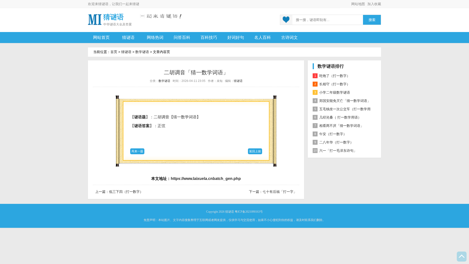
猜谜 (135, 4)
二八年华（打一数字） (334, 142)
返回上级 (255, 151)
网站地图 (358, 4)
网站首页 (101, 37)
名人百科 (262, 37)
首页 (113, 52)
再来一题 (137, 151)
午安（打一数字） (330, 134)
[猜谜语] (94, 19)
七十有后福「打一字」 (280, 192)
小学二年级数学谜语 (332, 92)
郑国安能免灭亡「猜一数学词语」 (342, 101)
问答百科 (182, 37)
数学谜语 (142, 52)
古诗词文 (289, 37)
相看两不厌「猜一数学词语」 (339, 126)
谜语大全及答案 (121, 24)
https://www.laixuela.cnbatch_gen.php (206, 178)
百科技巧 (209, 37)
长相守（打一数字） (332, 84)
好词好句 (235, 37)
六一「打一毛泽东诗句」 (335, 151)
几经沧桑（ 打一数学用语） (338, 117)
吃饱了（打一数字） (332, 76)
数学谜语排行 (331, 66)
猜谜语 (103, 4)
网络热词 (155, 37)
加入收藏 (374, 4)
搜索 (372, 20)
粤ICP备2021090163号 (249, 211)
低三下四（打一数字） (126, 192)
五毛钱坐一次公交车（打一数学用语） (342, 110)
